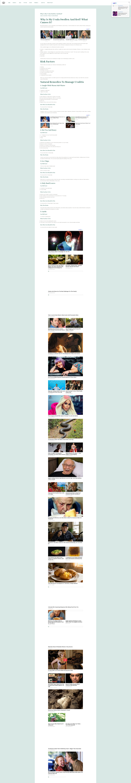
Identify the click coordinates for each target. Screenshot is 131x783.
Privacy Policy (50, 2)
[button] (16, 2)
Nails (20, 2)
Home (9, 2)
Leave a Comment (43, 15)
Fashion (14, 2)
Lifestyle (43, 2)
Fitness (49, 15)
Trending (36, 2)
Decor (30, 2)
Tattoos (25, 2)
